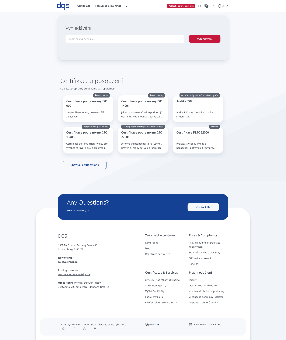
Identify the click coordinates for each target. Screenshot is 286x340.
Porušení (194, 263)
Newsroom (151, 242)
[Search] (200, 6)
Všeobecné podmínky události (206, 296)
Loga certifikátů (154, 296)
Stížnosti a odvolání (200, 258)
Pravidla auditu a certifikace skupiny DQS (204, 244)
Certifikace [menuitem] (83, 5)
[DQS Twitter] (64, 329)
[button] (210, 6)
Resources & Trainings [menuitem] (108, 5)
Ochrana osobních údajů (203, 285)
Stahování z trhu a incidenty (204, 252)
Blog (147, 248)
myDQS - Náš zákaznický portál (162, 279)
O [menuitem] (126, 5)
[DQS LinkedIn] (84, 329)
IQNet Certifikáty (154, 291)
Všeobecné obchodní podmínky (206, 291)
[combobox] (125, 39)
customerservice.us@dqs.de (74, 274)
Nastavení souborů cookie (203, 302)
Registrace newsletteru (158, 254)
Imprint (193, 279)
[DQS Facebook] (74, 329)
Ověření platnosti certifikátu (161, 302)
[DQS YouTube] (95, 329)
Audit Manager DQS (156, 285)
